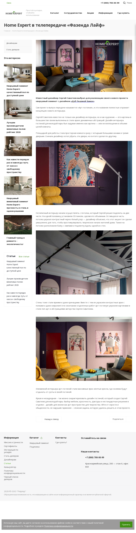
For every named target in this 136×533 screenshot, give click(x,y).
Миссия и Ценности (13, 442)
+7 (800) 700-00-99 (94, 457)
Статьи (7, 463)
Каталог (34, 437)
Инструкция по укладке (11, 450)
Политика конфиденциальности (14, 471)
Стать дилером (11, 456)
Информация (11, 437)
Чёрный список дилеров (11, 477)
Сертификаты (10, 446)
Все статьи (24, 256)
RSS (129, 25)
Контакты (60, 437)
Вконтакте (83, 444)
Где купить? (61, 442)
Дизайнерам (10, 459)
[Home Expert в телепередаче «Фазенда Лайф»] (84, 66)
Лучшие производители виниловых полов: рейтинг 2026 (17, 281)
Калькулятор (10, 467)
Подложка (34, 446)
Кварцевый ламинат (39, 443)
